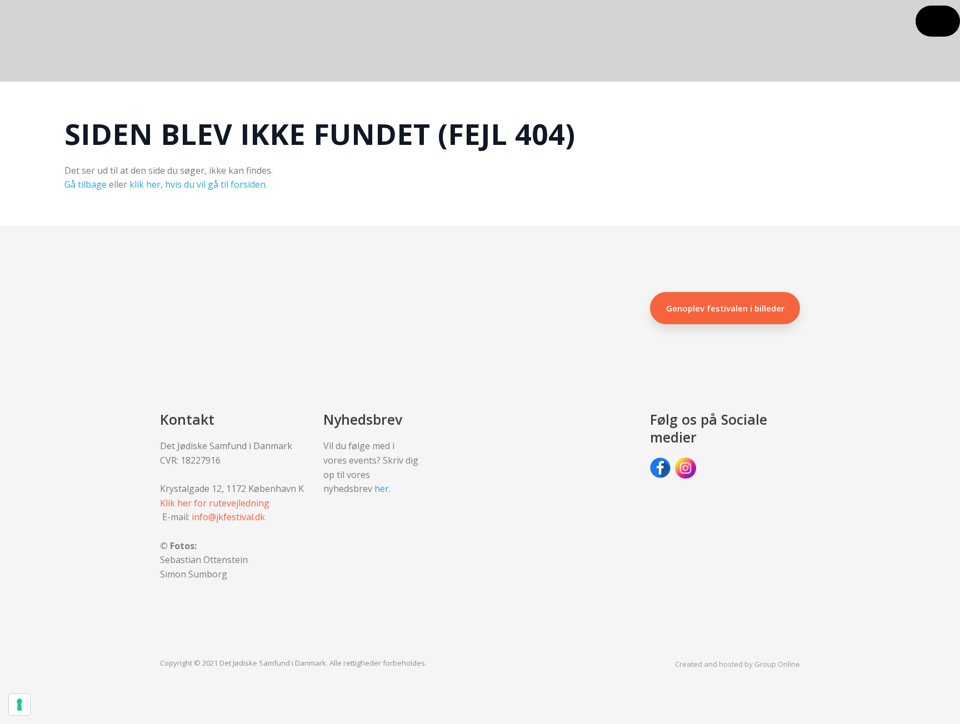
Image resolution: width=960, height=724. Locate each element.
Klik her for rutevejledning (214, 503)
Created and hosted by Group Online (737, 664)
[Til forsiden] (113, 41)
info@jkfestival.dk (228, 517)
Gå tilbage (85, 184)
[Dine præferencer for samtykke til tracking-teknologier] (19, 704)
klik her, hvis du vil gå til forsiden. (198, 184)
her (381, 488)
